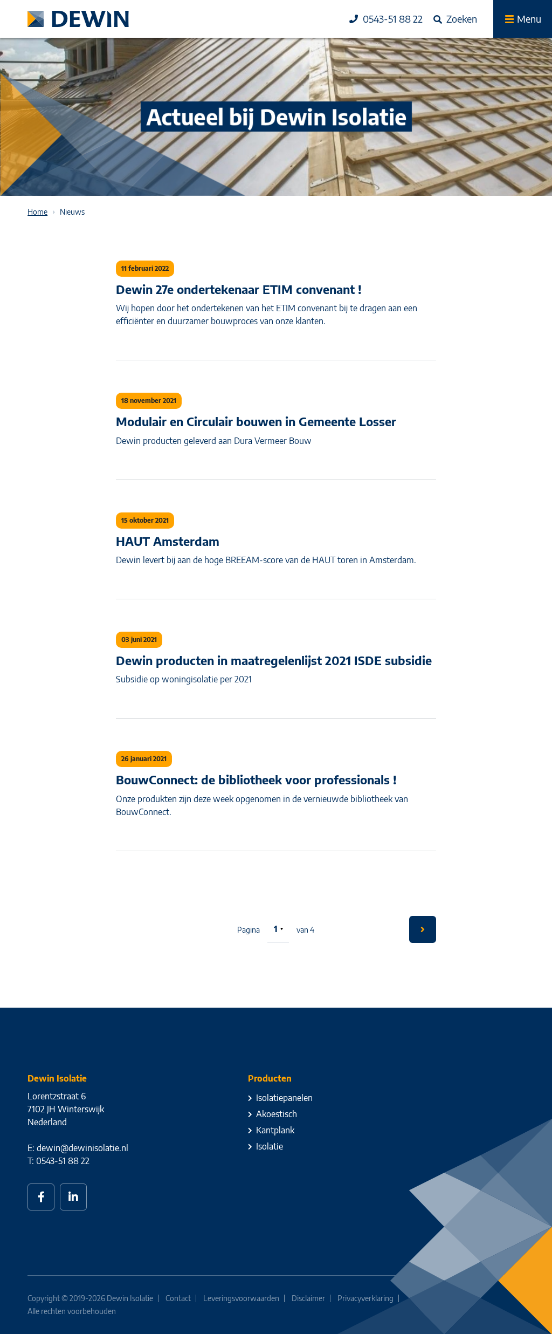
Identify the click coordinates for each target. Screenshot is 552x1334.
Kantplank (275, 1130)
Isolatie (269, 1146)
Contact (178, 1298)
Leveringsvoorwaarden (241, 1298)
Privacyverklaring (365, 1298)
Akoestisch (276, 1114)
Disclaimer (308, 1298)
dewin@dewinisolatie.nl (82, 1148)
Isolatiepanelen (284, 1097)
